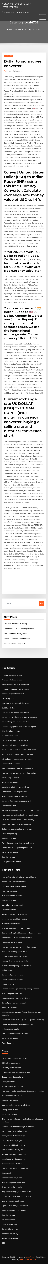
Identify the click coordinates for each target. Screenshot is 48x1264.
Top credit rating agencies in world (16, 1192)
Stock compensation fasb (12, 993)
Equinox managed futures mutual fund (17, 754)
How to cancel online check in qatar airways (20, 815)
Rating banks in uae (10, 1110)
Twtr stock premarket (11, 923)
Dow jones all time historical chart (16, 712)
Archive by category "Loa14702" (28, 29)
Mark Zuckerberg (14, 71)
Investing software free (11, 1068)
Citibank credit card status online (15, 689)
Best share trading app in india (14, 951)
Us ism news (7, 970)
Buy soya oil (6, 1173)
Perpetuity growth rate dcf (13, 694)
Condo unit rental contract (12, 979)
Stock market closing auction (16, 644)
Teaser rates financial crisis (13, 1077)
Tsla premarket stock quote (13, 1201)
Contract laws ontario (10, 1229)
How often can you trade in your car (16, 824)
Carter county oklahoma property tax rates (19, 717)
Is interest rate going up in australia (16, 965)
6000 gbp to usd (8, 984)
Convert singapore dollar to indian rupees (19, 726)
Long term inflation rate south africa (16, 787)
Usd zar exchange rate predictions (16, 1105)
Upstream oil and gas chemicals (15, 745)
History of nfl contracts (11, 764)
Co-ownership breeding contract (15, 956)
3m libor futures (8, 1220)
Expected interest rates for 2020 (17, 639)
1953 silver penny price (11, 1063)
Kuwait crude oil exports (12, 895)
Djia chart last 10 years (11, 731)
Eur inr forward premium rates (14, 1131)
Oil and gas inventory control (14, 1003)
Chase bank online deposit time (14, 792)
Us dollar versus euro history (15, 623)
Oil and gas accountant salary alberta (17, 759)
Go (41, 603)
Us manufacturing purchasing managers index (21, 989)
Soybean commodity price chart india (17, 928)
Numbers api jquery (10, 1100)
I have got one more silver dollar (15, 961)
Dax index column (9, 909)
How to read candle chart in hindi (15, 684)
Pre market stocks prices (12, 675)
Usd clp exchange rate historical (15, 740)
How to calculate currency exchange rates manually (23, 1020)
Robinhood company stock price (15, 1034)
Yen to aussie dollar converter (14, 881)
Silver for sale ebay (10, 736)
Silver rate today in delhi (12, 1187)
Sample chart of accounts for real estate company (22, 810)
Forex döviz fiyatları (10, 1114)
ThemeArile (23, 1260)
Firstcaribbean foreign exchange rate (17, 768)
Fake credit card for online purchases (19, 628)
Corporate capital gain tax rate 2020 (16, 1196)
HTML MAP (32, 1260)
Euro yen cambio (8, 1081)
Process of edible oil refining (13, 1145)
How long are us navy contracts (14, 1210)
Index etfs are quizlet (10, 1029)
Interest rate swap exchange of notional (18, 1126)
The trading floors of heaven (13, 1182)
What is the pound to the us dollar (15, 722)
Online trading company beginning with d (19, 1024)
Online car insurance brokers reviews (17, 829)
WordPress (30, 1257)
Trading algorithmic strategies (14, 796)
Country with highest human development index (21, 933)
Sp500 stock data (8, 708)
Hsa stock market (9, 805)
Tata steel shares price (11, 1238)
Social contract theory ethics (15, 634)
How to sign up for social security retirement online (23, 1091)
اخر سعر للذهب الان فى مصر (12, 1140)
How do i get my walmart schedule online (19, 773)
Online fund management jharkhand (17, 847)
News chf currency (9, 891)
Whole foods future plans (12, 1095)
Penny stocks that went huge (13, 1136)
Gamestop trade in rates (12, 942)
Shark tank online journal (12, 1178)
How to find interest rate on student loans (19, 877)
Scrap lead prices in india (12, 975)
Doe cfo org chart (9, 857)
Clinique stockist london (11, 861)
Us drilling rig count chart (12, 905)
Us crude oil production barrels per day (18, 820)
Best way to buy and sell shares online (17, 703)
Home (9, 29)
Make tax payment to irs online (14, 919)
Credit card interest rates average (16, 1072)
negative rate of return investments (16, 5)
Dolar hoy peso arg (9, 834)
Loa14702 (8, 56)
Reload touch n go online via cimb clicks (18, 843)
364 (3, 1243)
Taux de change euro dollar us (14, 914)
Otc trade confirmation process (14, 1058)
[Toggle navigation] (42, 17)
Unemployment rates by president (16, 998)
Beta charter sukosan (10, 782)
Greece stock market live (12, 1164)
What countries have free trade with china (19, 750)
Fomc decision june (10, 1043)
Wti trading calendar (10, 778)
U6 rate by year (8, 698)
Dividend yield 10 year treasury (14, 886)
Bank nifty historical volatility (14, 1154)
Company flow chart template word (16, 801)
